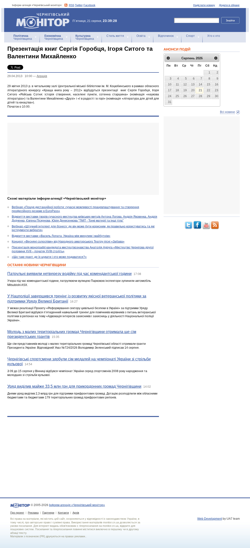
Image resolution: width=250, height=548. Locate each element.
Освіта (141, 36)
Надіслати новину (204, 5)
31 (169, 102)
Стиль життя (115, 36)
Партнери (48, 512)
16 (216, 84)
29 (208, 96)
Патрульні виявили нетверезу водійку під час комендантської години (69, 274)
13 (193, 84)
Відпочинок (166, 36)
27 (193, 96)
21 (200, 90)
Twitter (79, 5)
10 (169, 84)
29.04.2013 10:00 (19, 76)
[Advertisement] (83, 159)
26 (185, 96)
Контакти (63, 512)
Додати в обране (229, 5)
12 (185, 84)
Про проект (17, 512)
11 (177, 84)
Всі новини (227, 112)
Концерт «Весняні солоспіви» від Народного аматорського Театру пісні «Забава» (68, 241)
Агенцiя (42, 76)
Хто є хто (213, 36)
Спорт (190, 36)
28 (200, 96)
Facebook (89, 5)
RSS (71, 5)
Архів (76, 512)
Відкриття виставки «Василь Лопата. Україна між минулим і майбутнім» (61, 236)
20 (193, 90)
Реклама (33, 512)
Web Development (209, 518)
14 (200, 84)
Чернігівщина (22, 37)
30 (216, 96)
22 (208, 90)
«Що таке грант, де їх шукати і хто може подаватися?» (49, 257)
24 (169, 96)
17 (169, 90)
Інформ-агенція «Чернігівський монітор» (40, 14)
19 (185, 90)
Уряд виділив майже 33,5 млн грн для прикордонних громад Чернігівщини (74, 386)
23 (216, 90)
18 (177, 90)
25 (177, 96)
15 (208, 84)
